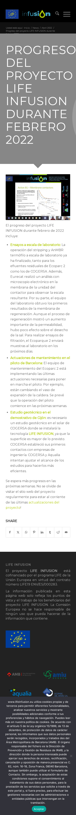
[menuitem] (55, 14)
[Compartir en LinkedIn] (42, 532)
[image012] (31, 14)
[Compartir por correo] (66, 532)
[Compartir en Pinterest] (34, 532)
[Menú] (64, 14)
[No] (71, 756)
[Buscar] (55, 14)
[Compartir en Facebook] (10, 532)
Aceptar (39, 809)
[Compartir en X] (18, 532)
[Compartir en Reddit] (58, 532)
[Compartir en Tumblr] (50, 532)
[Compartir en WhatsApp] (26, 532)
